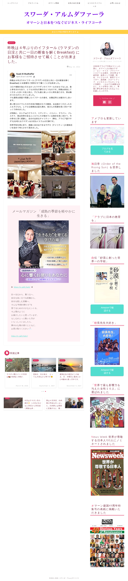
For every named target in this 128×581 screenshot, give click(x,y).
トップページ (13, 3)
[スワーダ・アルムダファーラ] (63, 24)
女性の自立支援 (74, 3)
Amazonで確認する (107, 309)
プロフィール (33, 3)
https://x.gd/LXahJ (22, 287)
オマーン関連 (53, 3)
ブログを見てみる (107, 150)
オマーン (11, 42)
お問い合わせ (115, 3)
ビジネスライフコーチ (95, 4)
